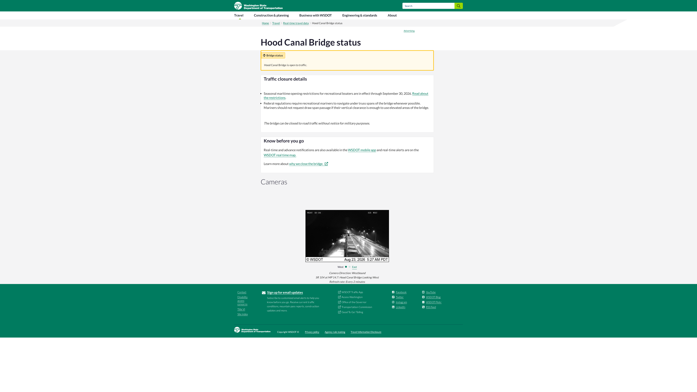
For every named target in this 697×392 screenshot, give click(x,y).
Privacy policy (312, 331)
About (392, 15)
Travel (238, 15)
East (354, 266)
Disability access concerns (242, 300)
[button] (346, 267)
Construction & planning (271, 15)
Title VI (241, 309)
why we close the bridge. (306, 164)
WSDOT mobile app (362, 150)
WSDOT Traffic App (352, 292)
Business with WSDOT (315, 15)
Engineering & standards (359, 15)
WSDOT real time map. (280, 155)
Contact (241, 292)
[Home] (258, 6)
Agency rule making (335, 331)
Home (265, 23)
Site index (242, 314)
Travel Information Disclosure (366, 331)
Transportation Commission (357, 307)
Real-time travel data (296, 23)
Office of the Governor (354, 302)
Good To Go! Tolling (352, 312)
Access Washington (352, 297)
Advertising (409, 31)
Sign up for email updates (285, 292)
